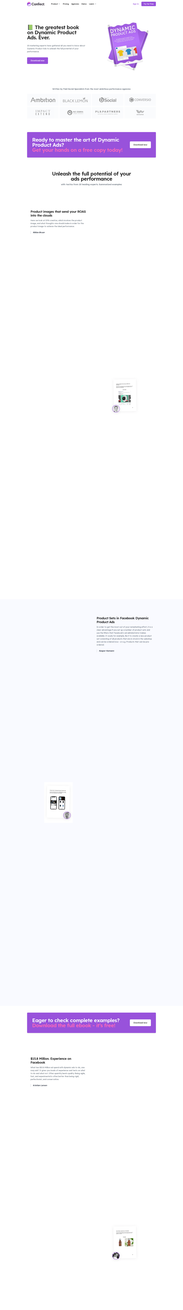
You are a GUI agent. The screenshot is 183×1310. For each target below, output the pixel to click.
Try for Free (149, 4)
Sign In (136, 4)
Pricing (66, 4)
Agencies (75, 4)
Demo (84, 4)
